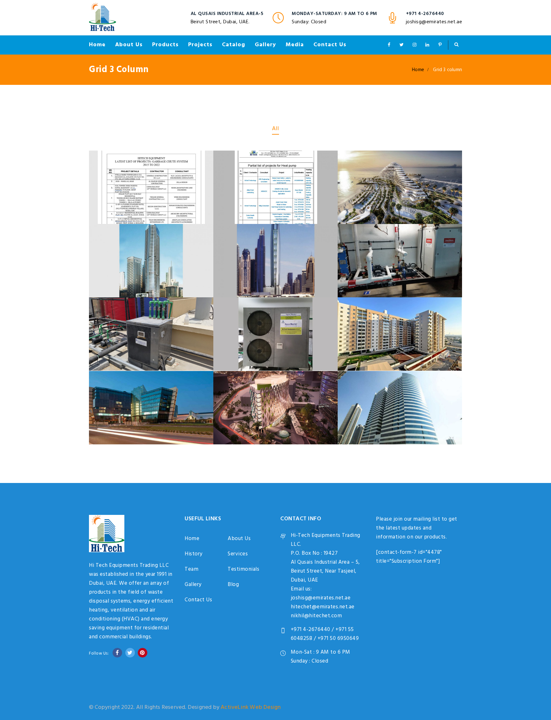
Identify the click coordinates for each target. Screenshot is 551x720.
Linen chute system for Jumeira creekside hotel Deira (151, 377)
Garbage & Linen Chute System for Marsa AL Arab (400, 153)
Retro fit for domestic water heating (400, 226)
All (275, 128)
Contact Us (329, 44)
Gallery (265, 44)
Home (97, 44)
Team (191, 569)
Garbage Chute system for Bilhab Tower (400, 382)
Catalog (233, 44)
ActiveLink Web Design (251, 707)
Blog (233, 584)
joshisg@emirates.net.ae (434, 22)
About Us (129, 44)
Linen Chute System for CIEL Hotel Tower (275, 226)
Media (295, 44)
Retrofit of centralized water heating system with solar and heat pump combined (151, 304)
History (193, 554)
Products (165, 44)
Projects (200, 44)
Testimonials (243, 569)
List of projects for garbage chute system (151, 153)
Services (238, 554)
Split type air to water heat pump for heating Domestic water (275, 304)
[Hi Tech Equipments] (102, 17)
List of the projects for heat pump (275, 162)
